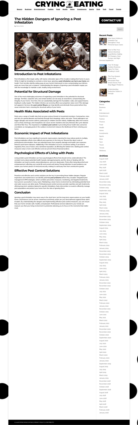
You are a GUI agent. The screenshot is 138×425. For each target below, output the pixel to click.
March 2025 (103, 208)
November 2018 (105, 384)
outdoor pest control (49, 125)
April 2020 (102, 352)
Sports (91, 9)
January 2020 (104, 361)
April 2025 (102, 205)
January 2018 (104, 413)
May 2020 (102, 349)
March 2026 (103, 173)
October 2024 (104, 222)
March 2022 (103, 300)
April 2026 (102, 170)
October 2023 (104, 257)
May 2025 (102, 202)
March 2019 (103, 375)
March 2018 (103, 407)
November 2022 (105, 286)
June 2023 (102, 268)
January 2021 (103, 326)
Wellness (102, 151)
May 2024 (102, 237)
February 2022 (104, 303)
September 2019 (105, 364)
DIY (100, 110)
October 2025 (104, 188)
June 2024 (102, 234)
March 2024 (103, 242)
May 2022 (102, 297)
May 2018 (102, 401)
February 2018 (104, 410)
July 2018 (102, 395)
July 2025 (102, 196)
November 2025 (105, 185)
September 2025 (105, 191)
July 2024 (102, 231)
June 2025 (102, 199)
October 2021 (104, 312)
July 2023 (102, 266)
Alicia (17, 26)
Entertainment (39, 9)
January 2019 (104, 378)
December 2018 (105, 381)
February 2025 (104, 211)
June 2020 (103, 346)
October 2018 (104, 387)
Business (28, 9)
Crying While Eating (26, 422)
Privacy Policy (39, 422)
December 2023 (105, 251)
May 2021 (102, 317)
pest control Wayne (40, 105)
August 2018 (103, 393)
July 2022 (102, 291)
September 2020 (105, 338)
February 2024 (104, 245)
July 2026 (102, 162)
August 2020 (103, 341)
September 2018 (105, 390)
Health (65, 9)
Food (58, 9)
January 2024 (104, 248)
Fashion (51, 9)
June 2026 (103, 165)
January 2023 (104, 280)
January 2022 (104, 306)
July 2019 (102, 369)
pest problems (55, 178)
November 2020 (105, 332)
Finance (102, 122)
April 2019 (102, 372)
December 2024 (105, 216)
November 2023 (105, 254)
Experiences (103, 116)
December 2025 (105, 182)
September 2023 (105, 260)
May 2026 (102, 167)
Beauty (19, 9)
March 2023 (103, 274)
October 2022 (104, 289)
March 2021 (103, 320)
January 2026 (104, 179)
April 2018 (102, 404)
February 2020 (104, 358)
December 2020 (105, 329)
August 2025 (103, 193)
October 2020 (104, 335)
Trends (118, 9)
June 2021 (102, 315)
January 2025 (104, 214)
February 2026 (104, 176)
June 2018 (102, 398)
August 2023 (103, 263)
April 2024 (102, 240)
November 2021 (105, 309)
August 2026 (103, 159)
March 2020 (103, 355)
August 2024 (103, 228)
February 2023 (104, 277)
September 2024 (105, 225)
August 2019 (103, 366)
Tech (104, 9)
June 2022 (102, 294)
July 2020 (102, 343)
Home (72, 9)
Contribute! (50, 422)
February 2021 (104, 323)
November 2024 (105, 219)
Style (98, 9)
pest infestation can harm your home (72, 81)
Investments (81, 9)
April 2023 (102, 271)
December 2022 (105, 283)
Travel (111, 9)
